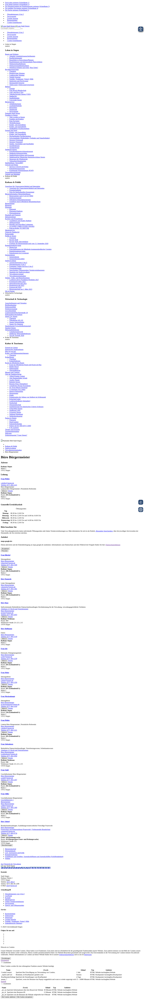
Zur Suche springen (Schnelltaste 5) (17, 10)
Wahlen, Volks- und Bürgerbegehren (17, 278)
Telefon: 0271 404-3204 (9, 756)
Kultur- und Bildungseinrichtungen (17, 353)
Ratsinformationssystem (13, 245)
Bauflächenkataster (15, 58)
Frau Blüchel (5, 555)
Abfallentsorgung (15, 104)
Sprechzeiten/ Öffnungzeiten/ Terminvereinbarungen (26, 270)
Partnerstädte (9, 234)
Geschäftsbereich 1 (7, 800)
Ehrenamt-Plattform (16, 211)
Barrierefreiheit (12, 20)
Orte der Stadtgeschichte (13, 374)
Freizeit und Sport (11, 130)
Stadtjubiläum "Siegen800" (14, 163)
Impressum (8, 917)
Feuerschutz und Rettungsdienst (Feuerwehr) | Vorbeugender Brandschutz (25, 829)
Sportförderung (14, 146)
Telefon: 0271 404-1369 (9, 807)
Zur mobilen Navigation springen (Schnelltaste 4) (21, 8)
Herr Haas (4, 603)
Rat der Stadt (13, 240)
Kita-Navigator (14, 121)
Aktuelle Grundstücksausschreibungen (22, 56)
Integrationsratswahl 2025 (18, 283)
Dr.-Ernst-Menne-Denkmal (18, 388)
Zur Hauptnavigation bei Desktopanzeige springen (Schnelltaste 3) (27, 6)
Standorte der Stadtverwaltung (19, 272)
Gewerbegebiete (10, 311)
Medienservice (10, 230)
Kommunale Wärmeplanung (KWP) (21, 170)
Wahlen (7, 858)
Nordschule (13, 403)
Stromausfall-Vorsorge (16, 83)
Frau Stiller (5, 794)
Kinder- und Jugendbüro (17, 125)
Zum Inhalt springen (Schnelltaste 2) (17, 4)
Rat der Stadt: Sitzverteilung (18, 242)
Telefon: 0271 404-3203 (9, 615)
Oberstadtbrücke (14, 370)
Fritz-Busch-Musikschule (17, 90)
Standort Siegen (10, 328)
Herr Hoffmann (6, 629)
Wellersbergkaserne (15, 416)
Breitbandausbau (10, 305)
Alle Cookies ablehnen (8, 997)
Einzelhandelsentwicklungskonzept (21, 151)
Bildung (8, 87)
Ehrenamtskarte (10, 851)
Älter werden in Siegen (17, 117)
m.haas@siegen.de (7, 613)
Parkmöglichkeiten (15, 424)
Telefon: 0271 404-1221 (9, 485)
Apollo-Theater (14, 380)
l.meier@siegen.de (7, 680)
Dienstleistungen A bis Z (15, 14)
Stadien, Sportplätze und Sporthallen (21, 144)
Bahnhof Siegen (14, 382)
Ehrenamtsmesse (14, 213)
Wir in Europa (10, 291)
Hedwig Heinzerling (16, 391)
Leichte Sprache (12, 18)
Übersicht (12, 238)
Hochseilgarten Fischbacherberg (20, 136)
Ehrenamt (8, 207)
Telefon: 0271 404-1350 (9, 682)
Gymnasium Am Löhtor (17, 389)
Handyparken (13, 422)
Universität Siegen (15, 100)
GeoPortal (8, 896)
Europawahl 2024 (15, 287)
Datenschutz (9, 916)
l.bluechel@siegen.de (8, 563)
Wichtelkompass (14, 123)
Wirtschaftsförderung (12, 330)
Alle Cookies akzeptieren (24, 997)
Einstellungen (6, 958)
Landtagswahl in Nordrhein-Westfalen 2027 (24, 280)
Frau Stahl (5, 770)
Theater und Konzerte (12, 429)
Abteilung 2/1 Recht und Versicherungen (14, 609)
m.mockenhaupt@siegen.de (10, 704)
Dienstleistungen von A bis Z (15, 894)
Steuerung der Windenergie (18, 159)
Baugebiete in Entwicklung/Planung (21, 60)
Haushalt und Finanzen (13, 215)
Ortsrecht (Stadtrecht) (12, 232)
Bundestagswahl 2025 (16, 285)
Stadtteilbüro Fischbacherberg (19, 128)
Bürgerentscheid (10, 849)
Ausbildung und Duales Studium (20, 221)
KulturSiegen (9, 357)
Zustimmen (7, 962)
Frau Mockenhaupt (8, 696)
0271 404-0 (26, 868)
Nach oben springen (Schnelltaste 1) (17, 2)
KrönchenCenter (14, 399)
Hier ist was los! (10, 351)
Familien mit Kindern (16, 119)
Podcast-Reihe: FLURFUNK (19, 228)
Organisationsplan (15, 268)
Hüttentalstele (13, 368)
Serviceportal (11, 16)
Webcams (8, 433)
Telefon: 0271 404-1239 (9, 659)
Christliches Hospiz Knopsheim (20, 386)
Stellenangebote (14, 222)
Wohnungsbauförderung (17, 64)
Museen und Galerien (12, 372)
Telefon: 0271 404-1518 (9, 636)
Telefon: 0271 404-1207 (9, 780)
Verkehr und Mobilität (12, 174)
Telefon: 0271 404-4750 (9, 833)
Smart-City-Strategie (16, 324)
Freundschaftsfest (15, 190)
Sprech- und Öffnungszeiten (14, 905)
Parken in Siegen (10, 418)
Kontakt (8, 898)
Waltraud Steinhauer (16, 414)
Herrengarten (13, 393)
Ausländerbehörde (15, 106)
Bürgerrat (8, 205)
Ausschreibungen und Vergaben (16, 303)
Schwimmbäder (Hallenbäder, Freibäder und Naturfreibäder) (29, 138)
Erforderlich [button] (5, 960)
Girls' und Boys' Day (16, 92)
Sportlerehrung (14, 148)
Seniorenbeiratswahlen (17, 259)
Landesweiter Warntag (16, 75)
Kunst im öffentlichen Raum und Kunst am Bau (25, 365)
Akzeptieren (5, 548)
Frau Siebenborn (7, 744)
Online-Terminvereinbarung (14, 901)
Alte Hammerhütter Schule (18, 378)
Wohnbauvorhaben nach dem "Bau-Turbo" (23, 67)
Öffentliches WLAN (16, 320)
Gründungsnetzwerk (16, 332)
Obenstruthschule (15, 405)
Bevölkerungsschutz (12, 69)
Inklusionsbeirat (10, 217)
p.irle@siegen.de (6, 657)
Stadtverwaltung (10, 261)
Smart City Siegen (11, 316)
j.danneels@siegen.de (8, 587)
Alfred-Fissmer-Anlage (17, 376)
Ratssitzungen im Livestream (19, 253)
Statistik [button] (3, 981)
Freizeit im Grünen (11, 347)
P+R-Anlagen (14, 428)
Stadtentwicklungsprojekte (18, 153)
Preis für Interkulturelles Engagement (21, 192)
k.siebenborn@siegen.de (9, 754)
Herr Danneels (6, 579)
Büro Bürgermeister (7, 561)
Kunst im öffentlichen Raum (14, 363)
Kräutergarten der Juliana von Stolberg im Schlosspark (27, 397)
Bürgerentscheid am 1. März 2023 (20, 289)
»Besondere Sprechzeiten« (104, 531)
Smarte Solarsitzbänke (16, 322)
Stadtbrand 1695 (14, 410)
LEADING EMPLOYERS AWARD (21, 226)
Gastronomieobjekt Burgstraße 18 (16, 313)
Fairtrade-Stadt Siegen (12, 113)
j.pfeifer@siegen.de (7, 483)
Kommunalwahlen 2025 (17, 282)
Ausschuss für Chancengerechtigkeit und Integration (22, 186)
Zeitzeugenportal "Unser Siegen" (16, 435)
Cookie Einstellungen (14, 22)
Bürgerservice (9, 102)
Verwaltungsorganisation (17, 276)
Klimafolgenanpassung (17, 168)
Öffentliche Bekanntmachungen (20, 200)
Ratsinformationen (11, 855)
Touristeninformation (12, 431)
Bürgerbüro (13, 108)
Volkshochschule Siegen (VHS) (20, 94)
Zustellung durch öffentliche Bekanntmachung (24, 202)
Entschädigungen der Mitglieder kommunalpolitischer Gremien (30, 249)
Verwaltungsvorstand (16, 274)
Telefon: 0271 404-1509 (9, 565)
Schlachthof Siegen (15, 408)
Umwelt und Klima (11, 165)
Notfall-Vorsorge (15, 77)
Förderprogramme (15, 198)
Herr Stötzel (5, 821)
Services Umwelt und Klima (18, 167)
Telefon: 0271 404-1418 (9, 706)
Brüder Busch (14, 367)
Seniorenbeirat (10, 255)
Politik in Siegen (10, 236)
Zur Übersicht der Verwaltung (11, 864)
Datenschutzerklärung (113, 545)
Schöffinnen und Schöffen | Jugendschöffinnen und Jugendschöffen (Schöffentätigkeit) (34, 856)
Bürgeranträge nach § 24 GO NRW (21, 196)
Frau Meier (5, 672)
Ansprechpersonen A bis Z (18, 262)
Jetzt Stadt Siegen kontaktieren (11, 868)
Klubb (11, 395)
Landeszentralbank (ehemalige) (19, 401)
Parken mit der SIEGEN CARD (20, 426)
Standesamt (13, 109)
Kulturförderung (14, 361)
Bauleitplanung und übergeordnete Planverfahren (25, 62)
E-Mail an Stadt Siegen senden (40, 868)
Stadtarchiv (13, 96)
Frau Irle (4, 649)
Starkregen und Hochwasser (18, 81)
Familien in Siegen (11, 115)
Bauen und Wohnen (11, 54)
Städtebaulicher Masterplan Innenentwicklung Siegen (27, 157)
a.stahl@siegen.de (7, 778)
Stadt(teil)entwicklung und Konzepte (21, 155)
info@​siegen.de (11, 886)
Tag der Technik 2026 (16, 335)
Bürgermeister (10, 203)
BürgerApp (13, 247)
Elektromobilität (10, 307)
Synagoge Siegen (15, 412)
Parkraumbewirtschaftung (13, 314)
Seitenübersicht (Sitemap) (13, 923)
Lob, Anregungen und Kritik (14, 853)
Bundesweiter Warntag (17, 73)
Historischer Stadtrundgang (14, 349)
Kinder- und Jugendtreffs (17, 127)
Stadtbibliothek (14, 98)
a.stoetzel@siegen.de (8, 831)
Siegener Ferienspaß (16, 140)
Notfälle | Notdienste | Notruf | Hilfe (21, 79)
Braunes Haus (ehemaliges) (18, 384)
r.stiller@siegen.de (7, 806)
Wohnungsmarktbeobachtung (19, 66)
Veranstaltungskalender (13, 172)
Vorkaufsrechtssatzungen (17, 161)
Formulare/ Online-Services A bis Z (21, 266)
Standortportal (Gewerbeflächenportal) (18, 326)
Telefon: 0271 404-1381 (9, 589)
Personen (5, 551)
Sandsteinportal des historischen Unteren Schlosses (26, 407)
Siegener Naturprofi (16, 142)
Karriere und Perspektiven (14, 219)
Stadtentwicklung (11, 149)
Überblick (12, 71)
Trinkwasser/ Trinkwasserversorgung (21, 85)
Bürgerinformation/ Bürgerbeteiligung (17, 194)
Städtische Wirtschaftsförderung (20, 334)
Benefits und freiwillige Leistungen (21, 224)
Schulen (12, 88)
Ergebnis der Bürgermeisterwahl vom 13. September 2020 (28, 243)
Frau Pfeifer (5, 479)
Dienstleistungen (7, 845)
